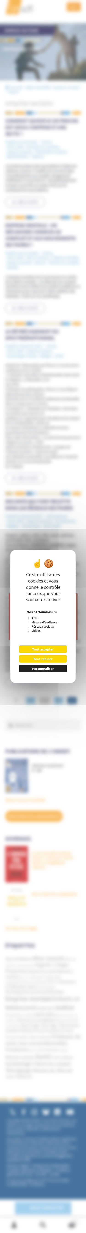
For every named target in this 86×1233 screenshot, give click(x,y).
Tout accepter (43, 649)
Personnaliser (43, 668)
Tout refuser (43, 659)
